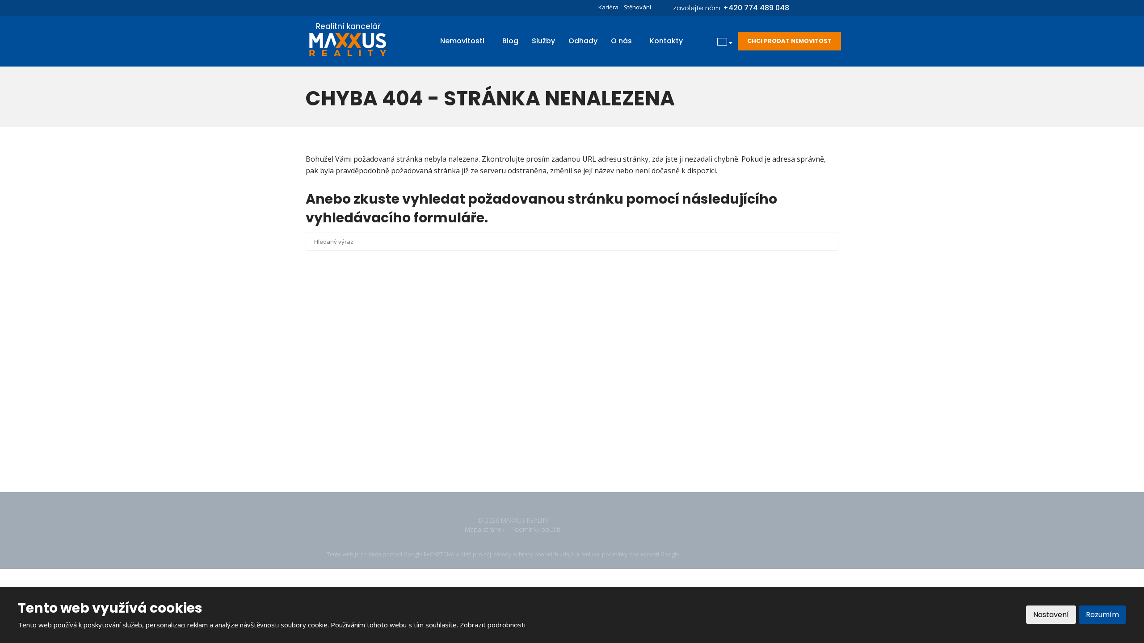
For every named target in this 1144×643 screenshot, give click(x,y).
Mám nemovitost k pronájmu (533, 396)
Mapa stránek (485, 529)
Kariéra (608, 7)
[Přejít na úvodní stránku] (348, 44)
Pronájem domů (514, 351)
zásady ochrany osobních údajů (533, 554)
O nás (621, 41)
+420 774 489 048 (366, 416)
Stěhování (637, 7)
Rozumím (1102, 615)
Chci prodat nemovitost (789, 41)
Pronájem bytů (512, 381)
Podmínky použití (535, 529)
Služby (543, 41)
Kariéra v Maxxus (516, 425)
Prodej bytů (507, 366)
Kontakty (666, 41)
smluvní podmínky (604, 554)
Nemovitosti (462, 41)
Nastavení (1051, 615)
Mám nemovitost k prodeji (529, 410)
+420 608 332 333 (366, 406)
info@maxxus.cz (361, 425)
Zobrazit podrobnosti (493, 624)
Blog (510, 41)
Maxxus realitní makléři (524, 440)
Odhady (582, 41)
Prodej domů (509, 337)
